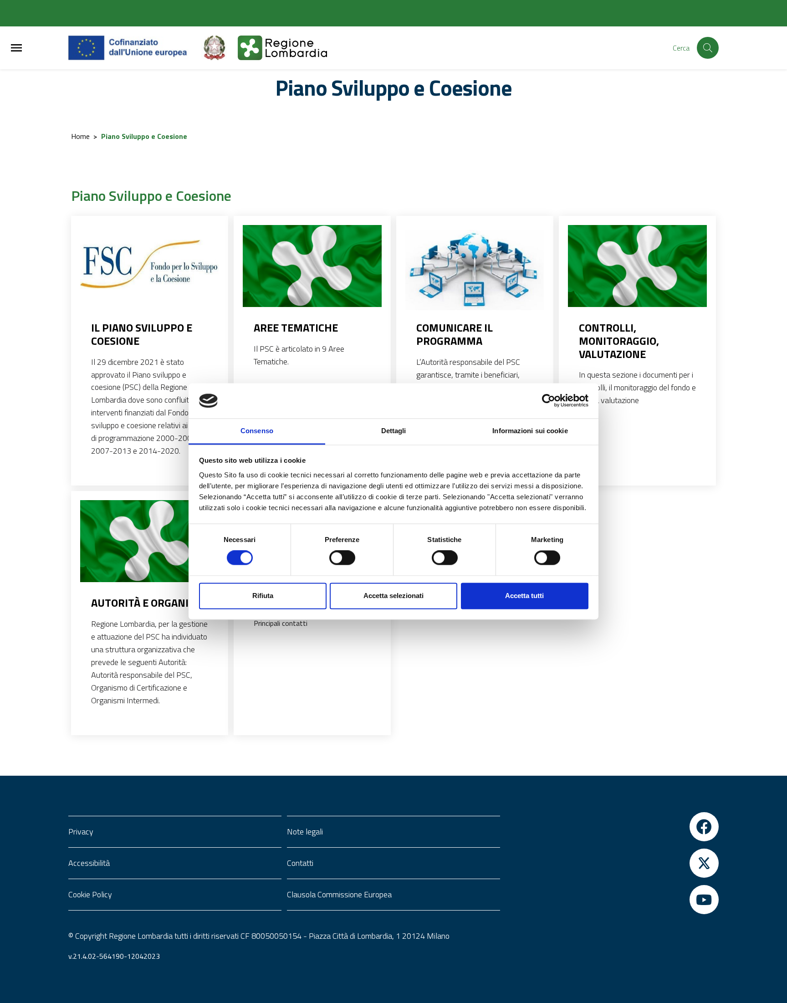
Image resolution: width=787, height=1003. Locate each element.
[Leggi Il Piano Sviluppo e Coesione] (149, 271)
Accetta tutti (524, 595)
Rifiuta (262, 595)
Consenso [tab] (256, 431)
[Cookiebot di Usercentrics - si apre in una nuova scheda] (548, 401)
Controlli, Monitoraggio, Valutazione (619, 340)
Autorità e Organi (140, 602)
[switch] (342, 558)
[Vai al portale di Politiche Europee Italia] (219, 48)
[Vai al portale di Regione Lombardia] (288, 48)
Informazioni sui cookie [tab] (529, 431)
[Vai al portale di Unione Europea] (134, 48)
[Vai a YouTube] (612, 899)
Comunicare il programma (454, 334)
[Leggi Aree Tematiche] (312, 266)
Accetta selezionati (393, 595)
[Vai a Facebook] (612, 827)
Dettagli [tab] (393, 431)
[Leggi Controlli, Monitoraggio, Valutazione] (637, 266)
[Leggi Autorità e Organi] (149, 541)
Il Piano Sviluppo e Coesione (141, 334)
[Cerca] (708, 48)
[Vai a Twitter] (612, 863)
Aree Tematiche (296, 327)
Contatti (300, 863)
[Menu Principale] (16, 48)
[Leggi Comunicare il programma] (474, 271)
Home (80, 136)
